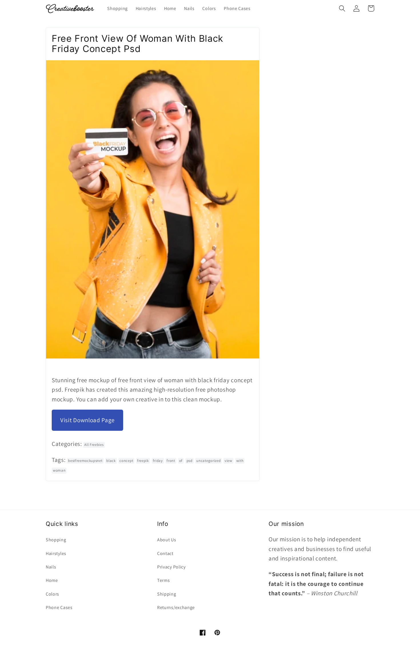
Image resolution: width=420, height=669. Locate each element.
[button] (342, 8)
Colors (52, 594)
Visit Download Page (87, 420)
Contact (165, 553)
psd (190, 460)
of (181, 460)
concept (126, 460)
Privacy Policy (171, 567)
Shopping (56, 540)
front (171, 460)
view (228, 460)
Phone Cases (59, 607)
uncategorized (208, 460)
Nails (51, 567)
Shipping (166, 594)
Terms (163, 580)
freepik (143, 460)
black (110, 460)
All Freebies (93, 444)
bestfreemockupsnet (85, 460)
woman (59, 470)
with (240, 460)
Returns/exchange (176, 607)
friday (158, 460)
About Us (166, 540)
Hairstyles (56, 553)
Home (52, 580)
